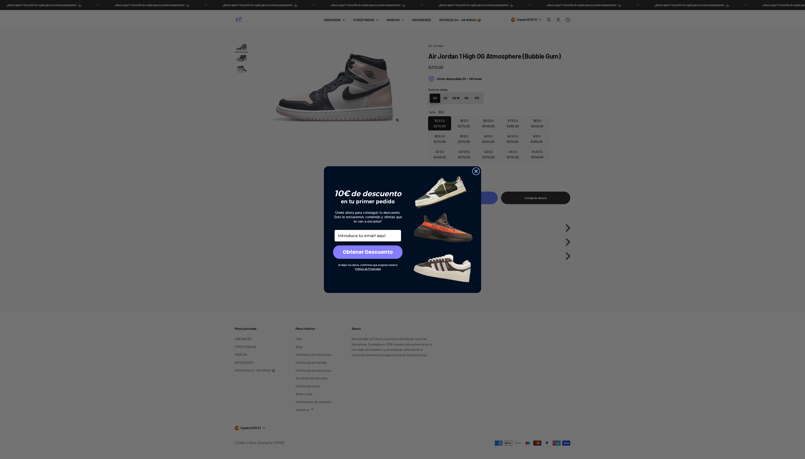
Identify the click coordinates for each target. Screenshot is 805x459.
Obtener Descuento (368, 252)
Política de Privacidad (368, 269)
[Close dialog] (476, 171)
